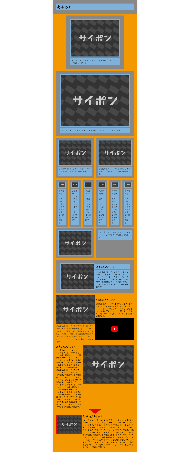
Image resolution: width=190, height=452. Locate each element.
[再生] (114, 329)
